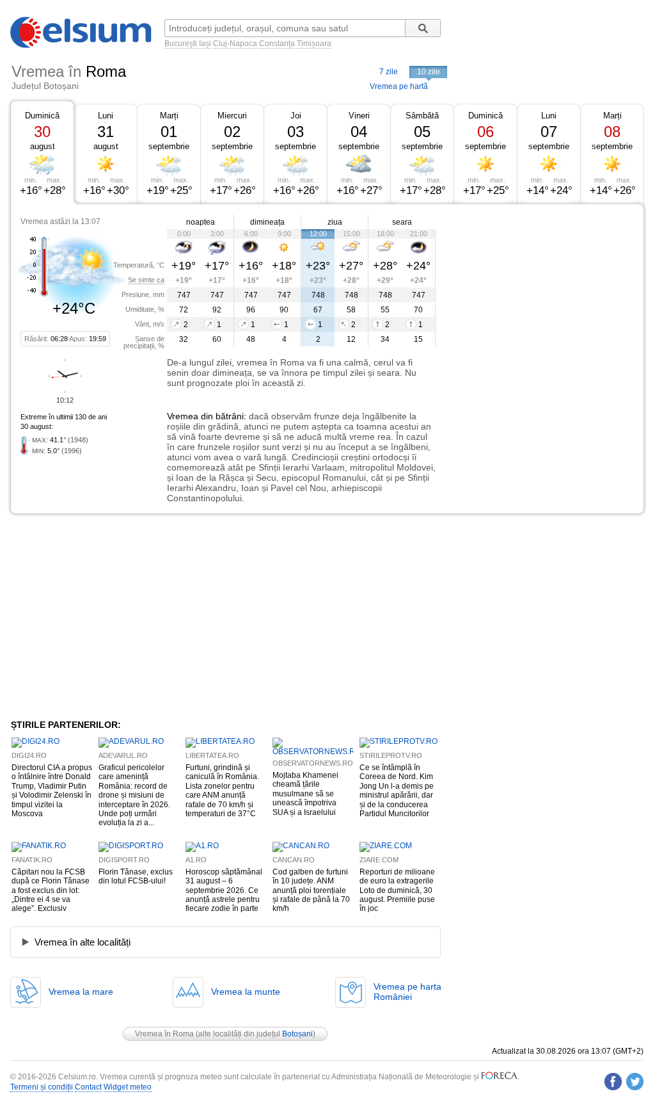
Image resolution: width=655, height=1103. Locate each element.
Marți (169, 115)
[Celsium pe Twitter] (634, 1081)
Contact (88, 1087)
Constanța (277, 43)
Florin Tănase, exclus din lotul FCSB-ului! (136, 876)
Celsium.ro (77, 1076)
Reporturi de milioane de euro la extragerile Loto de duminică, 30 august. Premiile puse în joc (397, 890)
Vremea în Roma (164, 1033)
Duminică (42, 115)
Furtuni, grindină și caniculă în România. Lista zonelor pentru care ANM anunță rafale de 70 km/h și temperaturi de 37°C (222, 790)
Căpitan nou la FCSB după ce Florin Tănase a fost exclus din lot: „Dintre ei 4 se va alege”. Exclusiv (51, 890)
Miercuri (232, 115)
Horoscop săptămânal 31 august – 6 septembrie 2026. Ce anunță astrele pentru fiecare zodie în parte (223, 890)
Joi (295, 115)
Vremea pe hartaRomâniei (407, 991)
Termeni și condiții (41, 1087)
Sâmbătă (422, 115)
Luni (105, 115)
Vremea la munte (245, 991)
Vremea (182, 416)
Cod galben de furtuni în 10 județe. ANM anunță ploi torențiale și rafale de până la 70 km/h (311, 890)
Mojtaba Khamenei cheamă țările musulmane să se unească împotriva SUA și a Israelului (305, 794)
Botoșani (297, 1033)
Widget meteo (128, 1087)
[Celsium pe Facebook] (613, 1081)
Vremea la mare (81, 991)
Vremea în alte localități (82, 942)
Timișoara (314, 43)
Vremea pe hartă (399, 86)
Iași (205, 43)
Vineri (359, 115)
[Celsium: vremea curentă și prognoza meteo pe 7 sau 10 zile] (82, 45)
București (180, 43)
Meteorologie (448, 1076)
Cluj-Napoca (235, 43)
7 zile (388, 71)
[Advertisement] (540, 300)
